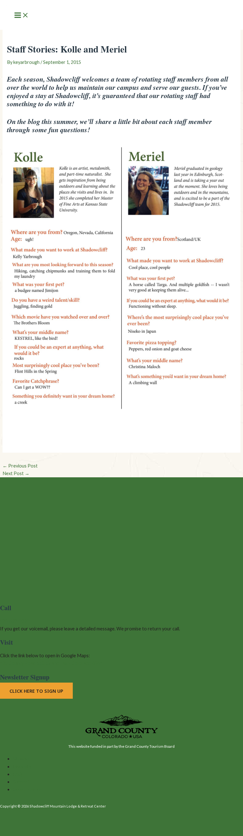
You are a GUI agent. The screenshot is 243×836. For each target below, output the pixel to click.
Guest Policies (27, 789)
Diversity (22, 766)
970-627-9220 (14, 621)
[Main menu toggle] (21, 16)
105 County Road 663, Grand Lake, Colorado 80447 (52, 663)
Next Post (16, 473)
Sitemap (21, 758)
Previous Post (20, 465)
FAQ (17, 774)
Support (21, 781)
